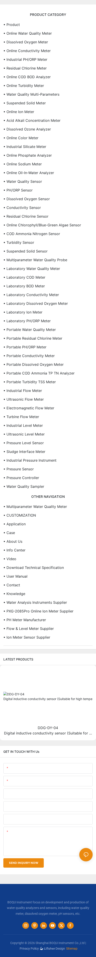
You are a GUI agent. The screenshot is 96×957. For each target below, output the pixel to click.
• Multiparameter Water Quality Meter (35, 506)
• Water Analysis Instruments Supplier (35, 602)
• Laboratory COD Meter (24, 277)
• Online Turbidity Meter (23, 85)
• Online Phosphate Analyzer (27, 155)
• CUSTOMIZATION (19, 515)
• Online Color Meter (20, 138)
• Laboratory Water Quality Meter (31, 268)
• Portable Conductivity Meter (29, 355)
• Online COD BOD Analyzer (27, 77)
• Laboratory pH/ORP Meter (27, 321)
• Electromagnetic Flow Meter (28, 408)
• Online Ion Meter (18, 111)
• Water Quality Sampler (23, 486)
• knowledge (14, 593)
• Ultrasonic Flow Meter (23, 399)
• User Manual (15, 576)
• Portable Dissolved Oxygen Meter (33, 364)
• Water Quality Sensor (22, 181)
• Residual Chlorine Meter (25, 68)
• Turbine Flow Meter (21, 416)
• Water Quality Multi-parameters (31, 94)
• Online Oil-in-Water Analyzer (28, 172)
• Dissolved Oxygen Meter (25, 42)
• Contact (11, 585)
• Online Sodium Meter (22, 164)
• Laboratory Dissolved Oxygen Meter (35, 303)
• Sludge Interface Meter (24, 451)
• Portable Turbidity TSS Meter (29, 382)
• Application (14, 524)
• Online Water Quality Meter (27, 33)
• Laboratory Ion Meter (22, 312)
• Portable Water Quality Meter (29, 329)
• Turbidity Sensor (18, 242)
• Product (11, 24)
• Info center (14, 550)
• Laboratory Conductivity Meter (31, 294)
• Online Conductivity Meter (27, 50)
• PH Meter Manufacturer (24, 620)
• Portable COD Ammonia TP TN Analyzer (39, 373)
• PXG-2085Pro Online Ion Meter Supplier (38, 611)
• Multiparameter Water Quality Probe (35, 260)
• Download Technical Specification (33, 567)
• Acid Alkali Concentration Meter (32, 120)
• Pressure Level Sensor (23, 443)
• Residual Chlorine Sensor (25, 216)
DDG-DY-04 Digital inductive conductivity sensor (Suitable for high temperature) (48, 731)
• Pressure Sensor (18, 469)
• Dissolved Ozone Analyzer (27, 129)
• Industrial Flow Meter (22, 390)
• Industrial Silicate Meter (24, 146)
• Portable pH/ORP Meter (24, 347)
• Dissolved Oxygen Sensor (26, 199)
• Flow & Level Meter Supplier (28, 628)
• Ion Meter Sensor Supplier (26, 637)
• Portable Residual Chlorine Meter (32, 338)
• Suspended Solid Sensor (25, 251)
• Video (9, 559)
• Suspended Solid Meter (24, 103)
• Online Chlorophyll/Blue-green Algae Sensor (42, 225)
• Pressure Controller (21, 477)
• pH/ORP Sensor (18, 190)
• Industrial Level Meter (23, 425)
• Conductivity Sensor (22, 207)
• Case (9, 532)
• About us (12, 541)
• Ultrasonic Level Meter (24, 434)
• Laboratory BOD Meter (24, 286)
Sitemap (71, 948)
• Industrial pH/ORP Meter (25, 59)
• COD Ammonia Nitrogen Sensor (31, 233)
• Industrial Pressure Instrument (29, 460)
